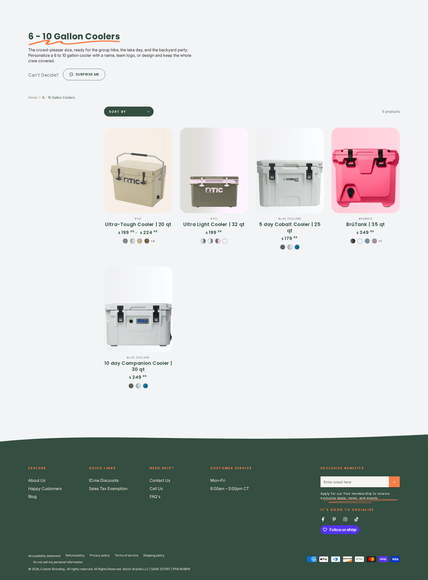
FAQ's (155, 496)
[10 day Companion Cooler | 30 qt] (138, 309)
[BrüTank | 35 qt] (365, 170)
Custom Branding (52, 569)
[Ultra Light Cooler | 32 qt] (214, 170)
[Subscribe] (394, 481)
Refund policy (75, 555)
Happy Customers (45, 488)
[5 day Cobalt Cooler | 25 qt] (290, 170)
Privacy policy (100, 555)
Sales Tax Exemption (108, 488)
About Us (36, 480)
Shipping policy (153, 555)
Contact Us (160, 480)
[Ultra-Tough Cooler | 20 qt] (138, 170)
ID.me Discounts (104, 480)
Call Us (156, 488)
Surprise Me (87, 74)
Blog (32, 496)
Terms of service (126, 555)
